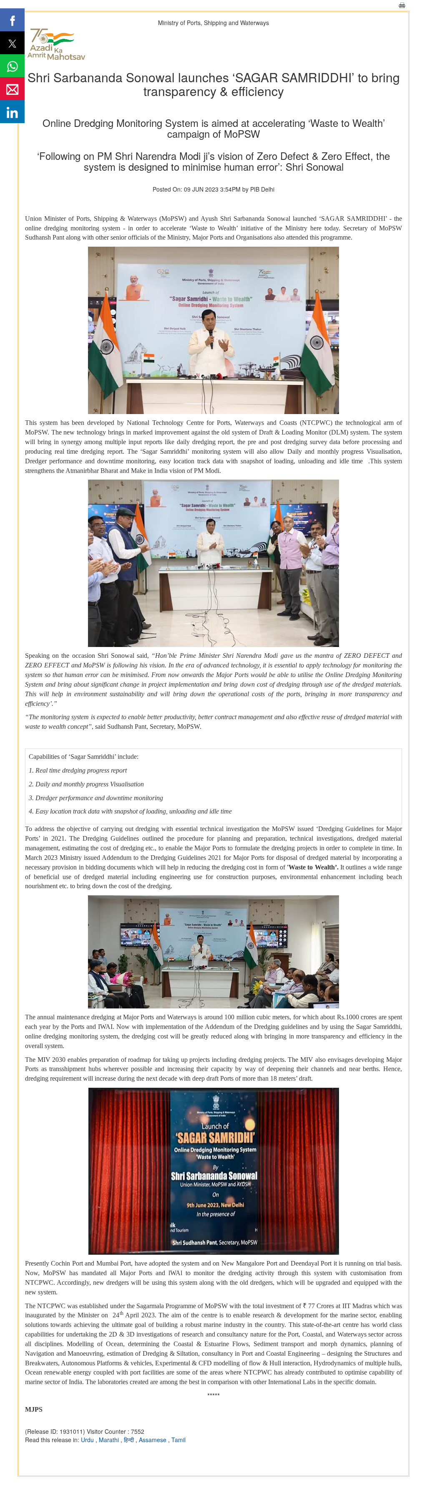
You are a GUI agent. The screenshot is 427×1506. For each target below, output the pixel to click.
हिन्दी (130, 1439)
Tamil (178, 1439)
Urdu (88, 1439)
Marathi (110, 1439)
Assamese (153, 1439)
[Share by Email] (12, 88)
